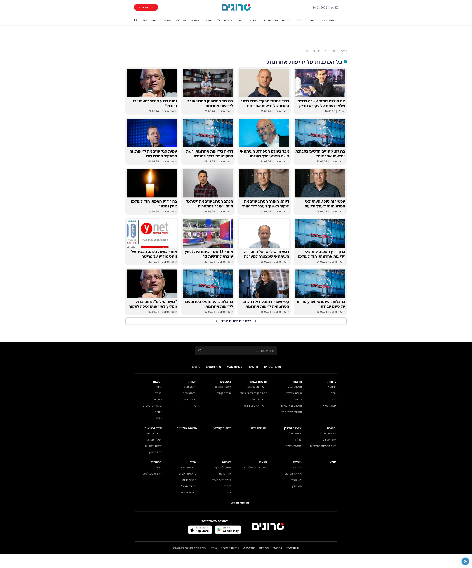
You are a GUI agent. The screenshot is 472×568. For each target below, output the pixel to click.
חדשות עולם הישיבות (255, 405)
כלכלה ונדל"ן (224, 20)
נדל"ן (298, 439)
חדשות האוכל (188, 486)
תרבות (285, 20)
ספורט (209, 20)
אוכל (240, 20)
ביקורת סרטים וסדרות (150, 405)
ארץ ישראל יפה (293, 473)
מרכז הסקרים (272, 367)
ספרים (158, 393)
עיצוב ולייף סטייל (221, 480)
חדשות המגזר (329, 20)
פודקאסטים (213, 367)
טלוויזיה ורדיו (270, 20)
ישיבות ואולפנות (153, 446)
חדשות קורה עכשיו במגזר (253, 393)
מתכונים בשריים (187, 467)
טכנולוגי (181, 20)
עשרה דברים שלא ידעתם (253, 467)
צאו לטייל (296, 480)
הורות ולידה (330, 386)
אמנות (158, 412)
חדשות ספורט (328, 433)
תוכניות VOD (235, 367)
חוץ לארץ (297, 486)
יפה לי (227, 486)
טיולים (195, 20)
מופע (159, 418)
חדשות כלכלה (293, 446)
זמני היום (264, 548)
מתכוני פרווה (189, 480)
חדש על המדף (223, 467)
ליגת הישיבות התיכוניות (323, 446)
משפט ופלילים (294, 393)
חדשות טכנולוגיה (152, 473)
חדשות (313, 20)
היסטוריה (296, 467)
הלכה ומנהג (190, 386)
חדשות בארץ (295, 386)
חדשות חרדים (151, 20)
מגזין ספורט (329, 439)
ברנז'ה (298, 399)
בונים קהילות (294, 433)
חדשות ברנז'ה (259, 399)
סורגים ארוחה (188, 492)
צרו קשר (277, 548)
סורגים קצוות (223, 393)
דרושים (253, 367)
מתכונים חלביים (187, 473)
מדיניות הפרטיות (230, 548)
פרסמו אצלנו (292, 548)
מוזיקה (158, 399)
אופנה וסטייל (329, 405)
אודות (214, 548)
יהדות (167, 20)
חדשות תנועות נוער (256, 386)
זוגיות (333, 393)
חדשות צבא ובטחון (291, 405)
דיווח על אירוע (146, 7)
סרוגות (299, 20)
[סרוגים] (268, 526)
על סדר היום (189, 393)
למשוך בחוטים (223, 386)
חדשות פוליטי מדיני (291, 412)
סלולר (158, 467)
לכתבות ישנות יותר (236, 320)
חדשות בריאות (154, 433)
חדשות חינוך (155, 452)
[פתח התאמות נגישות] (465, 561)
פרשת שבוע (189, 399)
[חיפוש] (136, 20)
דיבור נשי (331, 399)
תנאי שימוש (249, 548)
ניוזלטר (195, 367)
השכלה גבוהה (154, 439)
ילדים (228, 492)
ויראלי (254, 20)
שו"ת (193, 405)
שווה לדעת (225, 473)
